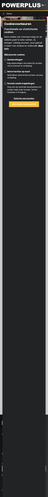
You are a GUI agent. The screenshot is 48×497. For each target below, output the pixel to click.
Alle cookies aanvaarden (24, 104)
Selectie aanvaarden (24, 98)
